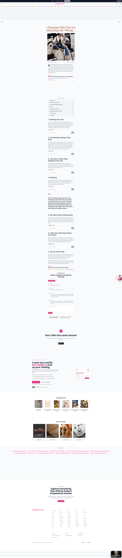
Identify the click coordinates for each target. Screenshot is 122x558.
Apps (105, 6)
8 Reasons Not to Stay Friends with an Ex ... (80, 453)
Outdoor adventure (57, 269)
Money (39, 6)
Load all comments (52, 280)
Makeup (65, 6)
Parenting (28, 6)
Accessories (101, 6)
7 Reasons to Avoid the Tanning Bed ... (58, 451)
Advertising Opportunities (56, 535)
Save (68, 62)
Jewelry (12, 6)
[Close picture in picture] (111, 551)
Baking (92, 6)
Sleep (9, 6)
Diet (89, 6)
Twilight (21, 6)
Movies (116, 6)
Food (84, 514)
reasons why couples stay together (63, 453)
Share (72, 62)
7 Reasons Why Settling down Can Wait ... (98, 453)
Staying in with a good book (69, 269)
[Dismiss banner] (73, 316)
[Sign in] (120, 4)
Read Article (41, 440)
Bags (68, 510)
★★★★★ (119, 21)
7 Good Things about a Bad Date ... (19, 451)
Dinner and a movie (51, 269)
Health (62, 6)
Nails (107, 6)
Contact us (53, 533)
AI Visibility (66, 533)
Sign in (50, 384)
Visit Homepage (61, 501)
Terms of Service (54, 537)
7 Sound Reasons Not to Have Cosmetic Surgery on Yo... (78, 451)
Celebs (6, 6)
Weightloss (24, 6)
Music (113, 6)
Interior (83, 6)
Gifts (41, 6)
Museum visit (62, 269)
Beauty (51, 6)
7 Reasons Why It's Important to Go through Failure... (26, 453)
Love (52, 520)
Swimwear (97, 6)
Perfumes (79, 6)
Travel (44, 6)
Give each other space (57, 78)
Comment (50, 312)
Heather (50, 62)
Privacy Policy (80, 535)
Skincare (61, 524)
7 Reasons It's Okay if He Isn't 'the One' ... (46, 453)
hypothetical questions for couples (57, 201)
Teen (94, 6)
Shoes (119, 6)
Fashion (36, 6)
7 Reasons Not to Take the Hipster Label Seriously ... (38, 451)
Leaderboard (78, 378)
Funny (18, 6)
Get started (87, 378)
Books (76, 6)
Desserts (86, 6)
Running (73, 6)
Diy (70, 6)
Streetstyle (32, 6)
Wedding (15, 6)
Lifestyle (85, 518)
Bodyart (59, 6)
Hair (84, 516)
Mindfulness (54, 6)
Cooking (68, 6)
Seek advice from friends (64, 78)
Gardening (47, 6)
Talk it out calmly (50, 78)
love (2, 21)
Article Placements (81, 533)
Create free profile (36, 382)
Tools (52, 527)
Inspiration (2, 6)
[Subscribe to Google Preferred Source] (54, 317)
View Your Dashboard (46, 382)
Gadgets (61, 516)
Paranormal (61, 522)
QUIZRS (73, 270)
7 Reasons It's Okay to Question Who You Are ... (100, 451)
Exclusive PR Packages (68, 535)
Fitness (110, 6)
